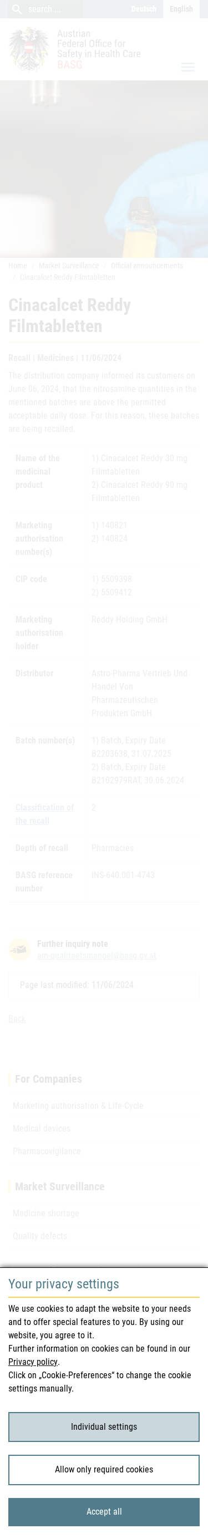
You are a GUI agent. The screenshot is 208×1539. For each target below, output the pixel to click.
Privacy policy (33, 1362)
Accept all (104, 1511)
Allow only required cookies (104, 1469)
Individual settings (104, 1426)
